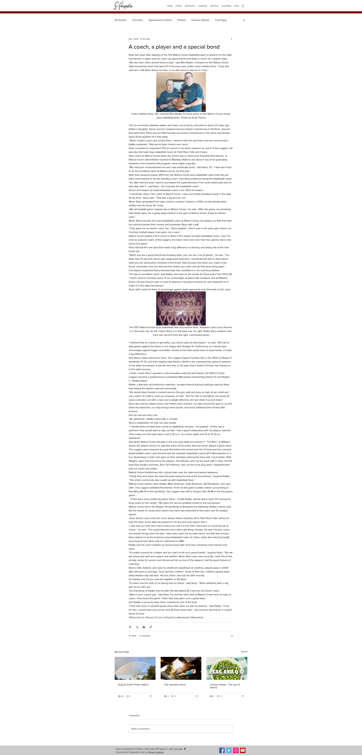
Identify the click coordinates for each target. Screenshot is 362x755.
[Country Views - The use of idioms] (226, 668)
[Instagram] (236, 750)
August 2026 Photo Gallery (133, 684)
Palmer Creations (156, 752)
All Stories (120, 20)
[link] (243, 6)
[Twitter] (229, 750)
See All (244, 651)
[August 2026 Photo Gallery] (135, 668)
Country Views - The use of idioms (225, 686)
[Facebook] (222, 750)
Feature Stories (200, 20)
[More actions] (231, 39)
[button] (244, 20)
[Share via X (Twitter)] (137, 627)
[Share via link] (150, 627)
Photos (181, 20)
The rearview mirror (175, 684)
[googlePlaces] (185, 749)
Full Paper (221, 20)
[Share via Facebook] (130, 627)
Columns (137, 20)
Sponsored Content (160, 20)
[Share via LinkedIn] (144, 627)
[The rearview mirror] (181, 668)
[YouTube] (242, 750)
